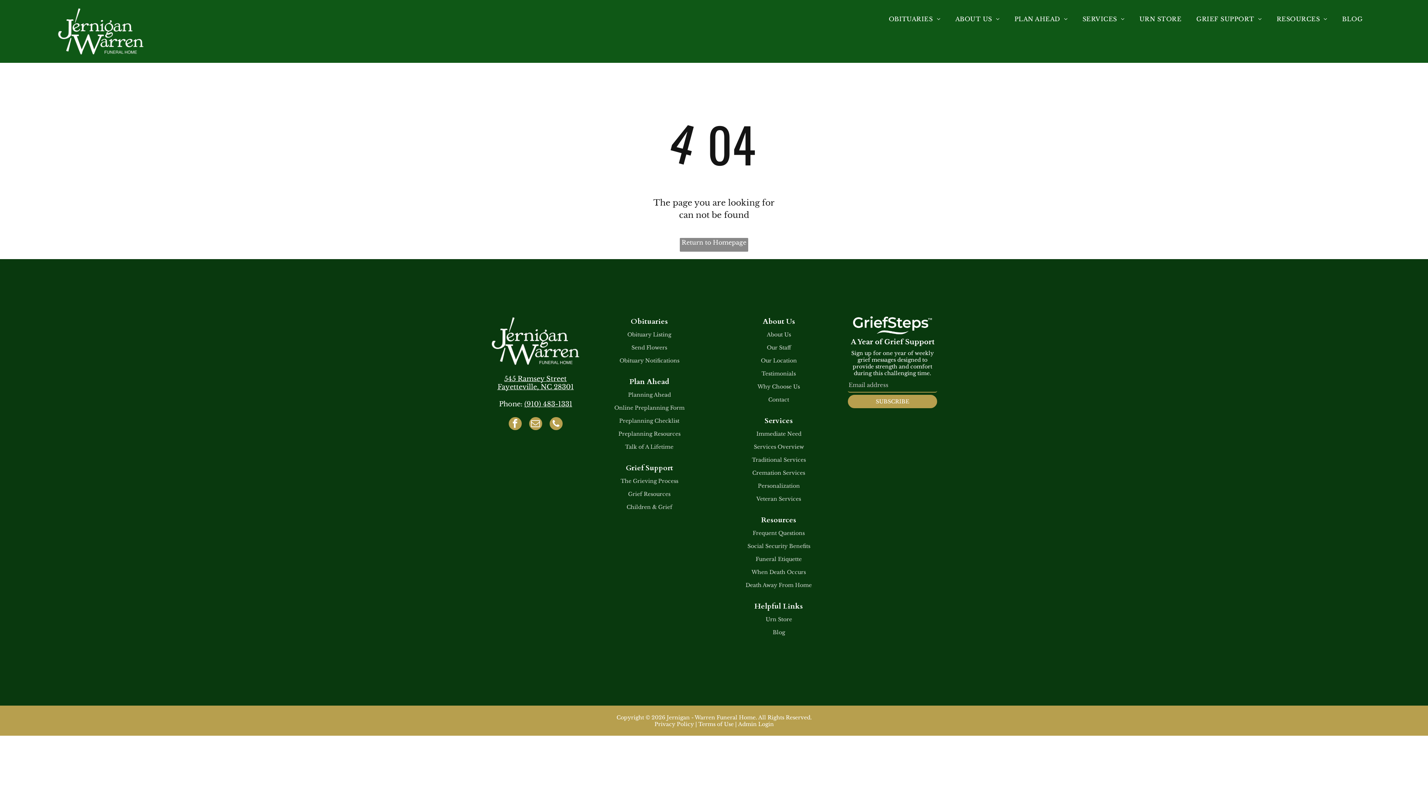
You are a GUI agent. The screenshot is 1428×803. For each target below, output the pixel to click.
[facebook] (515, 424)
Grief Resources (649, 494)
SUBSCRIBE (892, 401)
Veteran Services (778, 499)
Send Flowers (649, 347)
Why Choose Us (779, 386)
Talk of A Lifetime (649, 447)
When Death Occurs (779, 572)
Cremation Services (778, 473)
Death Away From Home (779, 585)
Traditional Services (779, 460)
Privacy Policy (674, 724)
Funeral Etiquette (779, 559)
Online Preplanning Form (649, 407)
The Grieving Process (649, 481)
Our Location (779, 360)
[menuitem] (914, 19)
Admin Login (756, 724)
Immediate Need (778, 433)
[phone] (556, 424)
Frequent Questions (779, 533)
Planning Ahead (649, 394)
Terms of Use (716, 724)
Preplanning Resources (649, 433)
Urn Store (779, 619)
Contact (778, 399)
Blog (779, 632)
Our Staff (779, 347)
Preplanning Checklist (649, 420)
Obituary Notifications (649, 360)
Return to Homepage (714, 242)
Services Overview (779, 447)
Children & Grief (649, 507)
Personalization (779, 486)
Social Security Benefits (778, 546)
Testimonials (779, 373)
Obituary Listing (649, 334)
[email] (535, 424)
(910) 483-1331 (548, 404)
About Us (779, 334)
